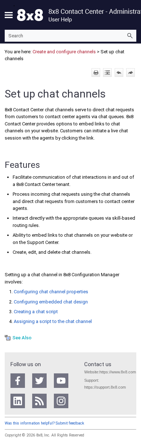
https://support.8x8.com (105, 387)
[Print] (95, 72)
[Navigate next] (130, 72)
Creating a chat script (36, 311)
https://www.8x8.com (117, 372)
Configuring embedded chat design (51, 302)
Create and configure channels (65, 51)
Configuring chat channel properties (51, 291)
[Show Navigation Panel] (8, 15)
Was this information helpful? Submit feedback (44, 423)
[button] (129, 36)
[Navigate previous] (119, 72)
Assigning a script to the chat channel (53, 321)
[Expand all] (107, 72)
